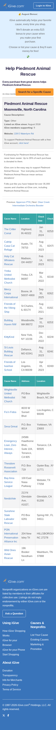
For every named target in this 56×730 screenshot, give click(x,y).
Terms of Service (11, 689)
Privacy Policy (10, 685)
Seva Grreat (10, 426)
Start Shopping (10, 654)
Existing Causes (39, 639)
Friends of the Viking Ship (9, 308)
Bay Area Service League (9, 482)
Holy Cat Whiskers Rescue (9, 260)
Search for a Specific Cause (34, 92)
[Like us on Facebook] (8, 715)
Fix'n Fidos (10, 412)
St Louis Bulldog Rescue (8, 351)
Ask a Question (14, 613)
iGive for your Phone (13, 649)
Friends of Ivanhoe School (9, 366)
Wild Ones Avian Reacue (10, 554)
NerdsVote (10, 498)
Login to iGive (43, 5)
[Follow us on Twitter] (3, 715)
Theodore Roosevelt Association (10, 467)
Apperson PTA (23, 202)
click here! (24, 143)
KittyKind (9, 337)
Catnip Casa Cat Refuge (9, 245)
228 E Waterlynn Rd (24, 133)
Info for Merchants (12, 680)
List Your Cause (39, 635)
